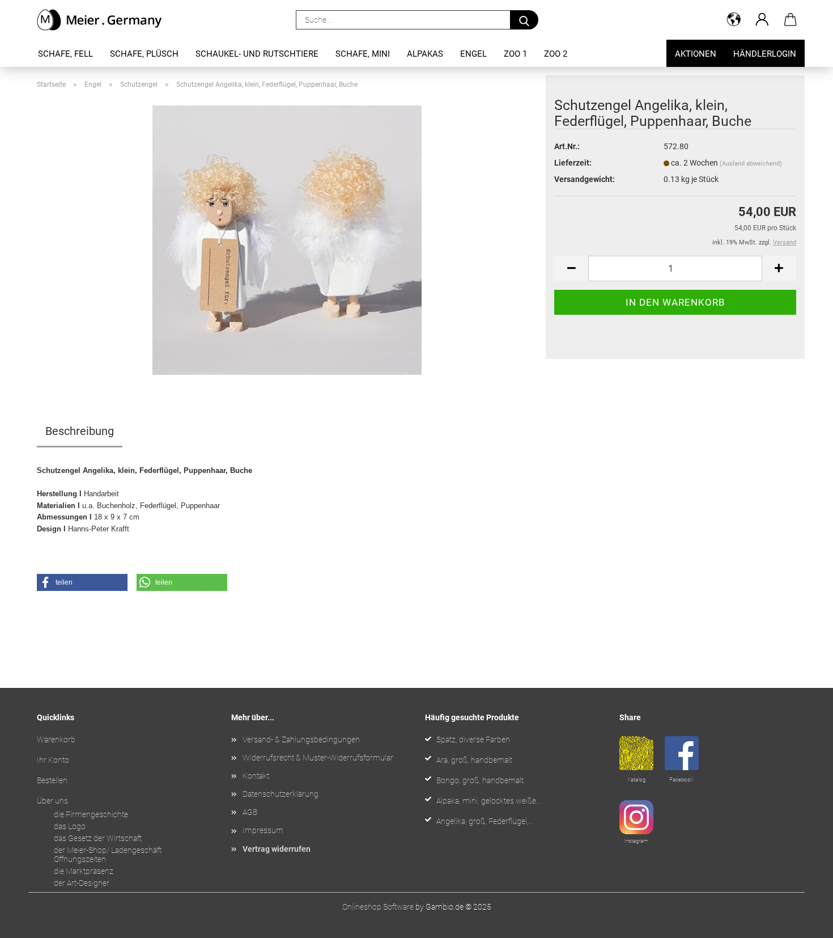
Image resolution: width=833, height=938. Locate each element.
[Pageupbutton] (802, 921)
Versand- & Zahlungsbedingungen (301, 739)
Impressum (263, 830)
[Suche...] (524, 19)
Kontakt (256, 775)
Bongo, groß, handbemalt (480, 780)
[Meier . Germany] (104, 20)
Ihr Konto (53, 759)
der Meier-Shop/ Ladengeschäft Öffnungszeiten (108, 855)
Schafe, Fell (65, 54)
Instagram (636, 841)
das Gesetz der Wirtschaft (98, 838)
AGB (250, 812)
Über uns (52, 800)
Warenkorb (56, 739)
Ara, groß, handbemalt (474, 759)
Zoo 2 (555, 54)
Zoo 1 (515, 54)
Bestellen (52, 780)
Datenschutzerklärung (280, 793)
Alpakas (425, 54)
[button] (734, 20)
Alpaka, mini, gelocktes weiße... (488, 800)
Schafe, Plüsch (144, 54)
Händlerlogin (764, 54)
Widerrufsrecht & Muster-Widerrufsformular (318, 757)
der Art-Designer (81, 883)
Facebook (681, 779)
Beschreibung (79, 431)
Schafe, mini (362, 54)
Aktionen (695, 54)
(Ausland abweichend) (751, 163)
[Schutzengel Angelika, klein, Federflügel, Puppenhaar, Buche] (287, 239)
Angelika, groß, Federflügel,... (485, 821)
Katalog (636, 779)
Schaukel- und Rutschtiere (257, 54)
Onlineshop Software (378, 906)
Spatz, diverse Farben (473, 739)
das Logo (70, 826)
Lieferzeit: (573, 162)
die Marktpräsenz (83, 871)
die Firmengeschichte (91, 814)
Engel (473, 54)
